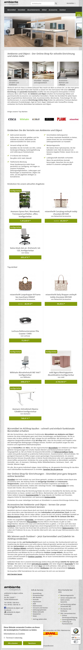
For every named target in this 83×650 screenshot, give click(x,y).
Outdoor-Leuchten (35, 556)
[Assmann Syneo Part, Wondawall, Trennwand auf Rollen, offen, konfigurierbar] (25, 200)
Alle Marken (37, 597)
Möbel (44, 10)
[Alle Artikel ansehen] (12, 119)
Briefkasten (45, 568)
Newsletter (37, 614)
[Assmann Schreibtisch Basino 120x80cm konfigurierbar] (25, 397)
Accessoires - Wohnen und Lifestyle (63, 83)
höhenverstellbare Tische (63, 452)
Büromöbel (11, 10)
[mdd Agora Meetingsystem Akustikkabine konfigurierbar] (61, 361)
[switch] (76, 641)
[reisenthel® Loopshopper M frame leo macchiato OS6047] (25, 283)
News (35, 616)
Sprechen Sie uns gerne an (53, 469)
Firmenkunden (38, 595)
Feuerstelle (69, 564)
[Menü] (79, 628)
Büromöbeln (53, 448)
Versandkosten (47, 646)
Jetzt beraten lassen (14, 574)
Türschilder (29, 520)
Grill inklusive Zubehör (40, 564)
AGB (34, 604)
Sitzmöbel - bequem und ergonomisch (41, 82)
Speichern (32, 643)
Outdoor (62, 10)
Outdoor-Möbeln (20, 548)
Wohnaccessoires (13, 516)
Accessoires (53, 10)
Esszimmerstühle (32, 495)
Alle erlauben (13, 643)
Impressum (37, 602)
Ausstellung (37, 593)
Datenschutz (37, 606)
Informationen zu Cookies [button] (14, 634)
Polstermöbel (61, 486)
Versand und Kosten (40, 608)
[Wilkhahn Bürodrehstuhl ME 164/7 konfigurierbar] (25, 361)
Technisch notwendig (14, 638)
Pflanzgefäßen (32, 522)
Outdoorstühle (49, 497)
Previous (8, 33)
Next (78, 33)
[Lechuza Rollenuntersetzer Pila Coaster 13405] (25, 319)
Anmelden (71, 3)
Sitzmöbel (21, 10)
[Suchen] (56, 3)
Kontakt (36, 599)
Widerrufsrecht (38, 612)
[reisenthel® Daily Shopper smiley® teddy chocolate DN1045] (61, 283)
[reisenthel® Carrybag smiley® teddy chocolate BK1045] (61, 200)
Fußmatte (71, 568)
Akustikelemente (33, 10)
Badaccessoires (68, 528)
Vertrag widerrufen (40, 619)
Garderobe (11, 526)
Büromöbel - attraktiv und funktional (14, 83)
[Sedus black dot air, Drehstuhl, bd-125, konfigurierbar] (25, 236)
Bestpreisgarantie (67, 595)
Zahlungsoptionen (39, 610)
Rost (40, 566)
